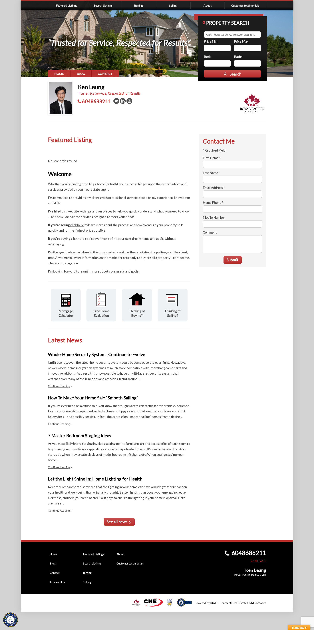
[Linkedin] (123, 101)
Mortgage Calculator (66, 313)
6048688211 (96, 101)
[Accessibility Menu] (10, 620)
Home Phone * (213, 202)
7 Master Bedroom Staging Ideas (79, 435)
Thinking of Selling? (172, 313)
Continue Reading (59, 386)
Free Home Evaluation (101, 313)
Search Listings (103, 5)
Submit (232, 259)
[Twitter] (116, 101)
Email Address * (214, 188)
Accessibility (57, 582)
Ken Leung (91, 86)
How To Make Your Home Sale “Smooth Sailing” (93, 397)
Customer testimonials (245, 5)
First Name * (211, 158)
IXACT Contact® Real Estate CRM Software (238, 603)
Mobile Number (214, 217)
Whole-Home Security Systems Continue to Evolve (96, 354)
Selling (173, 5)
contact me (181, 258)
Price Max (241, 41)
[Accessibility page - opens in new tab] (186, 605)
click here (77, 225)
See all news (117, 521)
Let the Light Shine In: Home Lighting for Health (95, 478)
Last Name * (211, 173)
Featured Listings (66, 5)
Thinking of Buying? (137, 313)
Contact (105, 73)
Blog (81, 73)
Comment (210, 232)
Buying (138, 5)
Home (59, 73)
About (208, 5)
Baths (238, 57)
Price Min (211, 41)
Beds (207, 57)
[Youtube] (129, 101)
